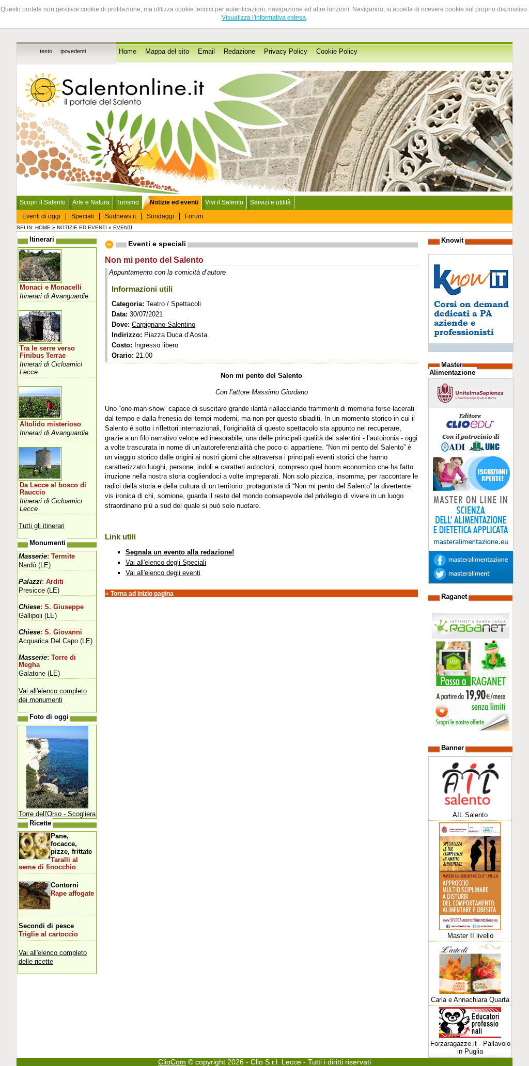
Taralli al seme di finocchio (48, 863)
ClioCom (172, 1062)
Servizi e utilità (270, 202)
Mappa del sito (167, 51)
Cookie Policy (336, 51)
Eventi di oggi (41, 216)
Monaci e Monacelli (51, 287)
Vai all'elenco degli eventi (163, 573)
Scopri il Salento (43, 202)
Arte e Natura (91, 202)
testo (46, 51)
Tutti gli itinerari (42, 526)
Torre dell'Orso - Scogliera (57, 814)
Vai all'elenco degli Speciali (166, 562)
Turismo (127, 202)
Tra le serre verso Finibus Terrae (47, 352)
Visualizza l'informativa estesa (264, 17)
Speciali (82, 216)
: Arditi (41, 581)
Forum (194, 216)
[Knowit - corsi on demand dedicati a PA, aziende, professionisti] (471, 350)
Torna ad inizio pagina (142, 593)
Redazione (239, 51)
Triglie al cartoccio (48, 934)
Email (206, 51)
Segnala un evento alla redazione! (180, 552)
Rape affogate (72, 893)
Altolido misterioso (50, 424)
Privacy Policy (285, 51)
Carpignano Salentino (163, 324)
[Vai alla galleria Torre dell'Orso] (57, 806)
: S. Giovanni (50, 632)
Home (127, 51)
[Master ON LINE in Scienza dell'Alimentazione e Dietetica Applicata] (471, 581)
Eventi (122, 227)
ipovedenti (73, 51)
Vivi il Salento (224, 202)
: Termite (47, 556)
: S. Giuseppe (51, 607)
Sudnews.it (120, 216)
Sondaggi (160, 216)
